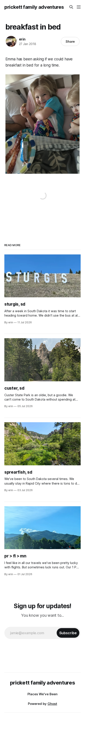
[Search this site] (71, 7)
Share (70, 41)
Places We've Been (42, 694)
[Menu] (78, 7)
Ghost (52, 704)
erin (22, 39)
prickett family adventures (34, 7)
